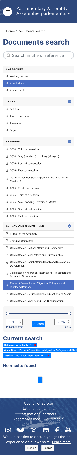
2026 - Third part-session (24, 149)
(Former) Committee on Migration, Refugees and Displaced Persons (37, 285)
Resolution (16, 123)
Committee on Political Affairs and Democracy (36, 247)
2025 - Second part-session (26, 209)
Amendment (17, 90)
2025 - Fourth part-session (25, 188)
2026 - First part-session (24, 170)
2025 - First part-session (24, 216)
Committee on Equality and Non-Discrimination (37, 300)
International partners (38, 414)
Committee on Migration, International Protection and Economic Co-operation (40, 274)
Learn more (61, 442)
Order (13, 130)
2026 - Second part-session (26, 163)
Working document (20, 76)
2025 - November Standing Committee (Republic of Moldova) (39, 179)
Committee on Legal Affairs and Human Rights (36, 254)
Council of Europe (38, 403)
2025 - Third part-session (24, 195)
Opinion (14, 109)
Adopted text (17, 83)
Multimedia (54, 419)
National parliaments (39, 408)
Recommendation (20, 116)
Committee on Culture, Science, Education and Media (40, 293)
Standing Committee (21, 240)
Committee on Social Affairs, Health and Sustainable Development (40, 263)
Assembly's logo (26, 419)
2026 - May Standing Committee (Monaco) (34, 156)
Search (38, 324)
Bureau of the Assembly (23, 233)
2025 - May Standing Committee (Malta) (33, 202)
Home (10, 31)
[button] (69, 101)
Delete (34, 345)
